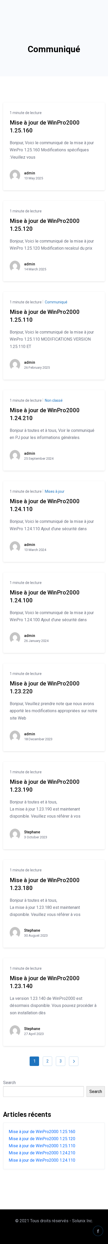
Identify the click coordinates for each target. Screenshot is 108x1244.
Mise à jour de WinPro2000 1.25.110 (42, 1145)
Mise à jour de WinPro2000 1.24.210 (42, 1152)
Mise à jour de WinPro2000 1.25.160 (42, 1131)
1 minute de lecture (26, 113)
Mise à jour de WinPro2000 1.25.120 (42, 1138)
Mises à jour (54, 491)
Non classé (53, 400)
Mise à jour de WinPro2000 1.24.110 (42, 1160)
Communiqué (55, 302)
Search (9, 1082)
